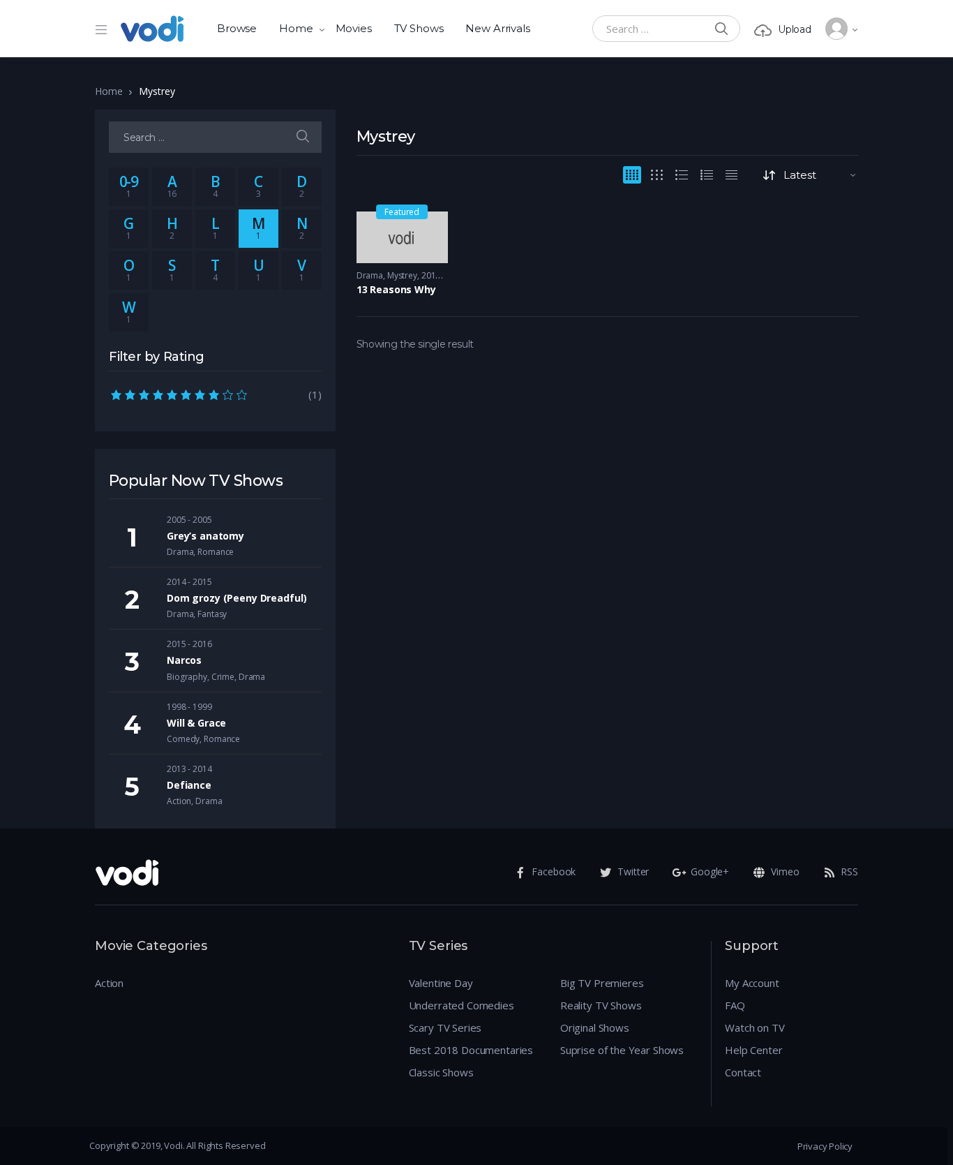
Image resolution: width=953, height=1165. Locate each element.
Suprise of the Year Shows (622, 1050)
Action (179, 801)
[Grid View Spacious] (657, 175)
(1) (215, 394)
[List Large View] (682, 175)
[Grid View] (632, 175)
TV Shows (419, 28)
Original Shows (594, 1027)
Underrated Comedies (461, 1005)
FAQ (735, 1005)
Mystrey (402, 275)
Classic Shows (441, 1072)
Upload (794, 29)
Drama (370, 275)
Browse (237, 28)
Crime (222, 677)
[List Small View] (731, 175)
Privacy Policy (825, 1146)
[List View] (707, 175)
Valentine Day (441, 983)
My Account (752, 983)
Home (296, 28)
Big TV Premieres (602, 983)
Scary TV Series (445, 1027)
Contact (743, 1072)
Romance (215, 552)
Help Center (753, 1050)
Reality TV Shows (601, 1005)
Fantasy (212, 614)
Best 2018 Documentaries (471, 1050)
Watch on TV (754, 1027)
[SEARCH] (302, 137)
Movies (354, 28)
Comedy (183, 739)
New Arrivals (497, 28)
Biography (187, 677)
